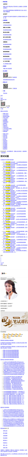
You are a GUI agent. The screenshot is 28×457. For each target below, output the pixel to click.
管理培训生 (10, 79)
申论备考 (10, 16)
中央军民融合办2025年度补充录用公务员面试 (14, 368)
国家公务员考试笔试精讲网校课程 (11, 350)
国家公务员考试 (4, 111)
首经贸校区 (8, 342)
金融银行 (5, 7)
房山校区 (5, 344)
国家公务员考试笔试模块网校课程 (11, 351)
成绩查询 (5, 147)
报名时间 (5, 140)
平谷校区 (9, 344)
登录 (2, 95)
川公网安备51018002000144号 (18, 453)
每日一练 (5, 445)
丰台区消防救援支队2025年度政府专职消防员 (13, 423)
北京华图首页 (10, 151)
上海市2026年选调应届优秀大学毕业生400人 (14, 362)
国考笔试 (3, 340)
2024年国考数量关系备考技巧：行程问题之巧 (14, 391)
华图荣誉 (7, 450)
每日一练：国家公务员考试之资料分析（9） (14, 399)
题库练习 (5, 440)
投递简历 (15, 77)
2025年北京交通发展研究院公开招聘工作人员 (13, 424)
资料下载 (5, 447)
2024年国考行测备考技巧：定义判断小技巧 (13, 394)
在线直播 (5, 435)
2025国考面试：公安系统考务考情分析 (12, 378)
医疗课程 (9, 63)
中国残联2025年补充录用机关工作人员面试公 (14, 371)
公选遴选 (20, 6)
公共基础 (19, 16)
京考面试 (5, 25)
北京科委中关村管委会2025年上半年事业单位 (13, 420)
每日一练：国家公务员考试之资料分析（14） (14, 395)
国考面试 (7, 340)
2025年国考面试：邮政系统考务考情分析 (13, 387)
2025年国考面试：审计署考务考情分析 (12, 383)
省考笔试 (9, 25)
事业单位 (11, 6)
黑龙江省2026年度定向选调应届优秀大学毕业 (14, 363)
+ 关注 (7, 107)
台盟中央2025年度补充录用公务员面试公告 (14, 374)
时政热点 (24, 16)
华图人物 (5, 68)
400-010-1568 (3, 99)
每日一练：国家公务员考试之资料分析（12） (14, 398)
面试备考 (14, 16)
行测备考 (5, 16)
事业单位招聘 (6, 116)
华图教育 (8, 11)
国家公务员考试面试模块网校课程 (11, 355)
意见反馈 (10, 451)
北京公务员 (5, 10)
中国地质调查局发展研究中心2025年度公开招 (13, 425)
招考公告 (5, 430)
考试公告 (5, 136)
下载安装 (15, 88)
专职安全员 (5, 127)
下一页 (2, 262)
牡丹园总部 (3, 342)
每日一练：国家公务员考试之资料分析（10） (14, 402)
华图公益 (12, 450)
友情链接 (15, 451)
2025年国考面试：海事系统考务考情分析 (13, 379)
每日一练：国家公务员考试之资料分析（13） (14, 397)
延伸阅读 (7, 407)
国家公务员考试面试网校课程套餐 (11, 357)
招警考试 (5, 125)
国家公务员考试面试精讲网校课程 (11, 354)
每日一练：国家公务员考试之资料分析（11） (14, 401)
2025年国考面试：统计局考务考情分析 (12, 386)
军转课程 (5, 49)
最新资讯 (3, 407)
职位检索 (5, 438)
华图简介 (3, 450)
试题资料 (25, 151)
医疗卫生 (21, 10)
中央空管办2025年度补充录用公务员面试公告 (14, 367)
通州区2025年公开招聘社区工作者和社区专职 (13, 419)
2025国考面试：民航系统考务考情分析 (12, 382)
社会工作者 (5, 130)
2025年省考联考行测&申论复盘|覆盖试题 (13, 376)
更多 (14, 79)
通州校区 (13, 342)
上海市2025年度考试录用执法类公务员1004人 (14, 364)
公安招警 (25, 6)
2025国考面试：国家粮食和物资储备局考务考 (14, 380)
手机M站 (5, 93)
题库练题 (3, 428)
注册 (2, 98)
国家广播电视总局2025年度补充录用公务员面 (14, 370)
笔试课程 (5, 29)
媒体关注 (17, 450)
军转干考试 (5, 117)
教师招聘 (16, 10)
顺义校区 (22, 342)
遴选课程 (9, 49)
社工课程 (5, 63)
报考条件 (5, 142)
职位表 (4, 139)
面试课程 (9, 29)
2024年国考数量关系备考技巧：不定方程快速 (14, 392)
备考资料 (7, 359)
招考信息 (5, 135)
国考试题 (11, 359)
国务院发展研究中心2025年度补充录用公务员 (14, 373)
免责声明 (5, 451)
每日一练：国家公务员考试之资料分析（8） (14, 403)
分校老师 (10, 68)
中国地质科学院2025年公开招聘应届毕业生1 (13, 421)
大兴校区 (18, 342)
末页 (2, 264)
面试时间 (5, 148)
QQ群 (2, 108)
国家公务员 (5, 6)
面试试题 (3, 152)
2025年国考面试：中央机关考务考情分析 (13, 389)
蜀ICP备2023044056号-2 (6, 453)
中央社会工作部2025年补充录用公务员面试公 (14, 366)
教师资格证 (11, 10)
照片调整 (5, 433)
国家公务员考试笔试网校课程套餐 (11, 353)
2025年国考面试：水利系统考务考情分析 (13, 385)
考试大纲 (5, 137)
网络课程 (11, 340)
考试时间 (5, 143)
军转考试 (15, 6)
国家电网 (5, 131)
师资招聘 (5, 79)
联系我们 (22, 450)
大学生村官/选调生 (7, 128)
